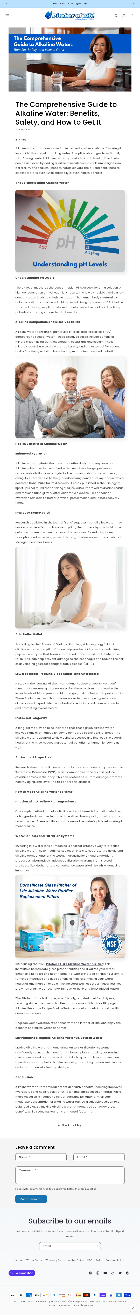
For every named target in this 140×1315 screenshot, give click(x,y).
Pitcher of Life (30, 1301)
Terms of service (117, 1301)
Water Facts (34, 1260)
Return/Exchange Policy (74, 1301)
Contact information (59, 1305)
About (19, 1260)
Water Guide (76, 1260)
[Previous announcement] (6, 4)
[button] (7, 15)
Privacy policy (97, 1301)
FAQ (90, 1260)
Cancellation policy (84, 1305)
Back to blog (72, 1125)
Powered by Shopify (48, 1301)
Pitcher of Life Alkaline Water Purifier (74, 964)
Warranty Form (55, 1260)
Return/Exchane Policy (110, 1260)
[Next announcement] (133, 4)
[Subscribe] (97, 1246)
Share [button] (23, 139)
